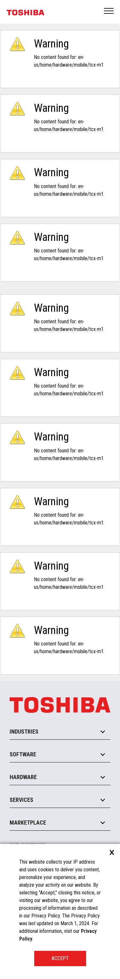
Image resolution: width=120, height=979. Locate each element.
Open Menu (109, 11)
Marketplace (28, 822)
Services (21, 799)
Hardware (23, 777)
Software (23, 754)
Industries (24, 731)
